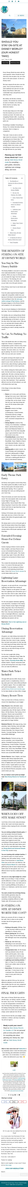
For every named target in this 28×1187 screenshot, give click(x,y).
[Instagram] (11, 1095)
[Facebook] (8, 1095)
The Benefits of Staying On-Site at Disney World (15, 183)
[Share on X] (14, 1102)
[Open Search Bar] (9, 16)
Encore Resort (11, 864)
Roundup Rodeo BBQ (16, 660)
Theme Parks (5, 62)
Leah (2, 59)
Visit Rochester (21, 1078)
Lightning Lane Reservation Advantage (16, 211)
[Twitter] (17, 1095)
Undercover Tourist (7, 1079)
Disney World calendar (17, 571)
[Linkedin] (13, 1095)
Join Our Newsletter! (14, 1168)
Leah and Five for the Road (16, 1090)
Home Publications (18, 1079)
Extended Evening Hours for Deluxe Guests (17, 204)
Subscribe (22, 1048)
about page (8, 1165)
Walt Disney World (15, 62)
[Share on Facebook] (5, 1102)
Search (3, 1171)
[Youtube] (19, 1095)
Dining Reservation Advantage (14, 218)
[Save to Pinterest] (23, 1102)
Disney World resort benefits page (15, 689)
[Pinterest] (15, 1095)
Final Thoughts (14, 242)
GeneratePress (18, 1184)
